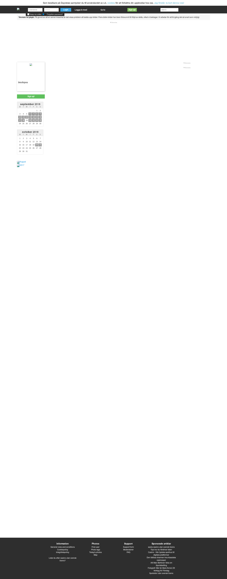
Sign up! (132, 10)
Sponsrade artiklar (161, 543)
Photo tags (95, 549)
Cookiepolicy (62, 549)
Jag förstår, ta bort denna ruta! (169, 2)
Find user (95, 547)
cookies (111, 2)
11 (23, 117)
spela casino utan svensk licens (161, 547)
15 (37, 117)
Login (65, 10)
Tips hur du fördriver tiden (161, 549)
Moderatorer (128, 549)
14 (33, 117)
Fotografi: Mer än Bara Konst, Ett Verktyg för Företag (161, 569)
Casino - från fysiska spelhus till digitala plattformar (161, 553)
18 (23, 120)
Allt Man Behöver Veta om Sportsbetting (161, 564)
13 (30, 117)
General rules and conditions (62, 547)
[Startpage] (18, 8)
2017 (22, 165)
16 (40, 117)
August (23, 161)
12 (26, 117)
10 (20, 117)
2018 (30, 104)
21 (33, 120)
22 (37, 120)
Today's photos (95, 552)
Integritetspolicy (62, 552)
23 (40, 120)
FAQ (128, 552)
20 (30, 120)
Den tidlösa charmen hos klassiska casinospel (161, 558)
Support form (128, 547)
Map (95, 554)
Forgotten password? (55, 14)
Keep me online (35, 14)
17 (20, 120)
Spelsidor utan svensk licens (161, 573)
